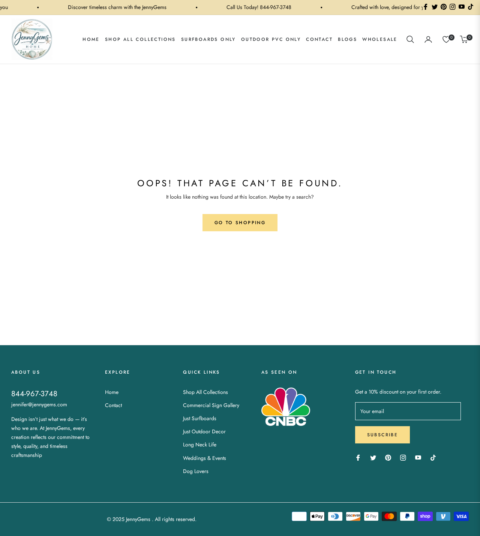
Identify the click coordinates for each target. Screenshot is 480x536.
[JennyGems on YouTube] (418, 457)
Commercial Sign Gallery (211, 405)
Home (111, 392)
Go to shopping (240, 222)
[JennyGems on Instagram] (403, 457)
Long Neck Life (199, 444)
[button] (410, 39)
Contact (113, 405)
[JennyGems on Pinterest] (388, 457)
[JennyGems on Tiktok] (435, 457)
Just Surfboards (199, 418)
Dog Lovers (195, 471)
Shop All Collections (205, 392)
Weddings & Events (204, 458)
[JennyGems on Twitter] (373, 457)
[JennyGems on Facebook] (358, 457)
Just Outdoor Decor (204, 431)
